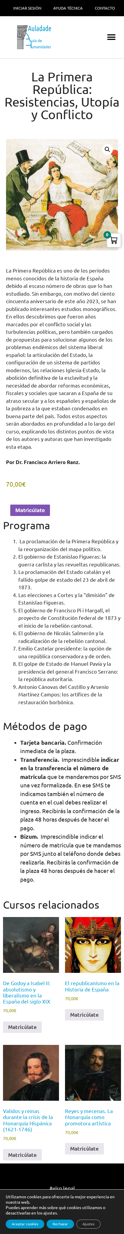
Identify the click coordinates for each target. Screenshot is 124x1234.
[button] (111, 37)
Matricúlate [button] (22, 1027)
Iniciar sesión (27, 8)
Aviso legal (62, 1188)
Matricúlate (30, 510)
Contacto (105, 8)
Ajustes (88, 1224)
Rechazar (60, 1224)
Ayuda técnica (68, 8)
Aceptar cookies (25, 1224)
